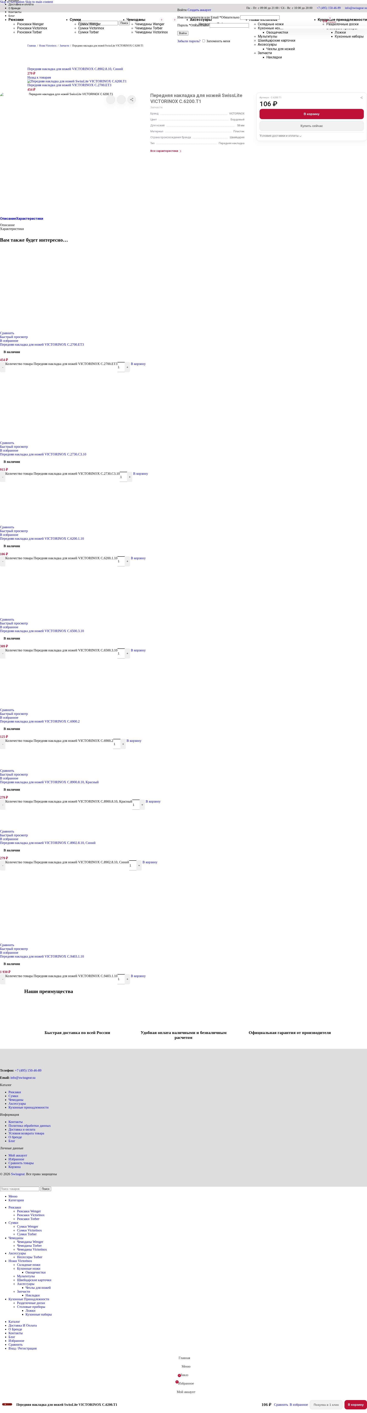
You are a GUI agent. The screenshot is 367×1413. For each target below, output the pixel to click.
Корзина (14, 1167)
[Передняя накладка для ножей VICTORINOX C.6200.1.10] (63, 523)
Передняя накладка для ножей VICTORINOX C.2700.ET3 (69, 85)
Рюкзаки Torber (29, 32)
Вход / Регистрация (22, 1348)
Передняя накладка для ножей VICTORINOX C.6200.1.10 (42, 538)
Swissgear (17, 1174)
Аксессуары (17, 1103)
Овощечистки (35, 1272)
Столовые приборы (31, 1307)
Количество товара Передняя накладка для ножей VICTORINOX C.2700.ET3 (61, 364)
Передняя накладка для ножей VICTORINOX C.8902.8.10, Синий (75, 69)
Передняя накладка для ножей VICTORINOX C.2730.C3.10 (43, 454)
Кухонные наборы (349, 36)
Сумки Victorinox (91, 28)
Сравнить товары (21, 1163)
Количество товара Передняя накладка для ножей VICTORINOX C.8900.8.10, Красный (68, 801)
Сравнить (15, 1344)
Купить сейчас (312, 126)
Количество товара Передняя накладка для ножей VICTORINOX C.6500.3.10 (61, 650)
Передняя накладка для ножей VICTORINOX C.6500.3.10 (42, 631)
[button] (138, 364)
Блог (11, 1141)
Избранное (16, 1159)
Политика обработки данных (29, 1125)
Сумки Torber (88, 32)
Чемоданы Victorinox (151, 32)
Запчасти (265, 53)
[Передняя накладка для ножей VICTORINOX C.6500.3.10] (63, 615)
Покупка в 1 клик (326, 1404)
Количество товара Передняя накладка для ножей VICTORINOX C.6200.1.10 (61, 558)
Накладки (274, 57)
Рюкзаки (14, 1092)
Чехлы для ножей (280, 49)
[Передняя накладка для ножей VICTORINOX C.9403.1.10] (63, 941)
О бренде (15, 1137)
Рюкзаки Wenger (29, 1211)
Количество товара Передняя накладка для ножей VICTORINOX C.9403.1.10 (61, 976)
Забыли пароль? (188, 41)
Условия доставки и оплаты (279, 135)
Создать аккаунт (199, 10)
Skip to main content (39, 2)
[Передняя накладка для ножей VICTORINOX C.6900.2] (63, 706)
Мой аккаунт (17, 1155)
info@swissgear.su (356, 8)
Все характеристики (164, 150)
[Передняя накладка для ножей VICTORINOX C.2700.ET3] (63, 329)
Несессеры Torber (29, 1257)
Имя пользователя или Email (208, 17)
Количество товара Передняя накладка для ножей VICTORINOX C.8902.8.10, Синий (67, 862)
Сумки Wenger (89, 24)
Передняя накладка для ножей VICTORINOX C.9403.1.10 (42, 956)
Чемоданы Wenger (149, 24)
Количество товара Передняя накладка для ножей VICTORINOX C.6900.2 (59, 740)
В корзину (311, 114)
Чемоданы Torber (148, 28)
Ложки (340, 32)
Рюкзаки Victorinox (31, 1215)
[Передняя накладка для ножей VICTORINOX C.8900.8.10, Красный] (40, 767)
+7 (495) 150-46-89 (329, 8)
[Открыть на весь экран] (69, 152)
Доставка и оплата (21, 1129)
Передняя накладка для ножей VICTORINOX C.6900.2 (40, 721)
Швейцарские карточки (34, 1280)
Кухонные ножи (28, 1268)
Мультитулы (26, 1276)
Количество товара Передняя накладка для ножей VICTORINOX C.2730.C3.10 (62, 473)
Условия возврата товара (26, 1133)
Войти (183, 33)
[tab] (8, 219)
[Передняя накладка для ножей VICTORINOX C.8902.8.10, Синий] (40, 827)
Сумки (13, 1096)
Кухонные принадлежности (28, 1107)
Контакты (15, 1122)
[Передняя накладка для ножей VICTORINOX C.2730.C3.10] (63, 439)
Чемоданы (15, 1100)
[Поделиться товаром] (131, 99)
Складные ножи (28, 1264)
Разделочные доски (31, 1303)
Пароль (193, 25)
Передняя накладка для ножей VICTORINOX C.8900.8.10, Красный (49, 782)
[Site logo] (32, 30)
